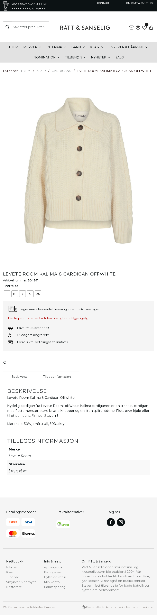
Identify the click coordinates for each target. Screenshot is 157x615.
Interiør (54, 47)
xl (20, 471)
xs (25, 471)
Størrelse (10, 286)
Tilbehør (73, 57)
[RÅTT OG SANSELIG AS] (85, 26)
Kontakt (103, 2)
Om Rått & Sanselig (139, 2)
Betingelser (53, 572)
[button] (5, 362)
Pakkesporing (54, 587)
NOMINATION (45, 57)
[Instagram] (121, 522)
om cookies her (145, 606)
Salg (120, 57)
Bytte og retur (55, 577)
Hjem (13, 47)
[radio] (7, 294)
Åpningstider (54, 567)
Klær (95, 47)
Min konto (52, 582)
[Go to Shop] (131, 24)
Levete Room (20, 456)
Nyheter (98, 57)
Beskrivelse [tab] (19, 377)
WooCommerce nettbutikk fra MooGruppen (29, 606)
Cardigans (61, 71)
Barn (76, 47)
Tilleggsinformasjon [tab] (57, 377)
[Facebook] (111, 522)
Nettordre (14, 587)
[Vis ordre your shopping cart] (151, 24)
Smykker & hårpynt (126, 47)
